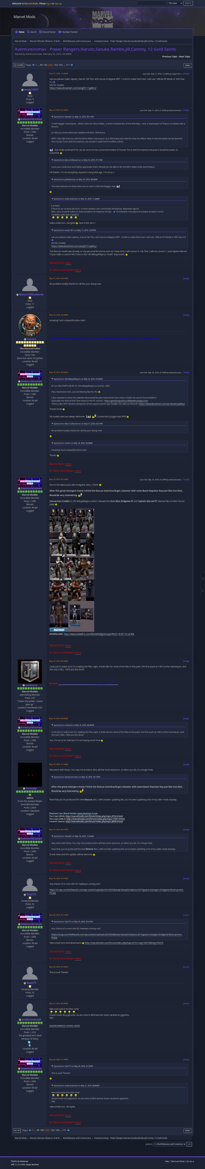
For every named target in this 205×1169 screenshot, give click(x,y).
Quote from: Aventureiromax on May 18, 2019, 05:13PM (77, 777)
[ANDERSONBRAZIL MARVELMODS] (29, 1045)
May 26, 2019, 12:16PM (58, 1059)
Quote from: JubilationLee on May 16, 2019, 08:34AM (76, 179)
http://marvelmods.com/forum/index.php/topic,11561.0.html (95, 819)
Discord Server (49, 32)
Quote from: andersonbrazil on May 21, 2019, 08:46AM (76, 1085)
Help (167, 1161)
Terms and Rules (177, 1161)
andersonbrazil (31, 1019)
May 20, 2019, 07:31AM (58, 915)
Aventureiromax (31, 119)
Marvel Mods (24, 17)
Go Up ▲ (190, 1161)
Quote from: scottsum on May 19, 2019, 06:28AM (74, 725)
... (38, 64)
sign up (58, 3)
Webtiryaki (24, 1161)
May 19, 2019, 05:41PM (58, 829)
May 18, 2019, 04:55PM (58, 372)
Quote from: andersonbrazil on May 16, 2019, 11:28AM (76, 198)
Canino (31, 339)
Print (187, 65)
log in (48, 3)
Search (33, 32)
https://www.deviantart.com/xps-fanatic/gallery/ (162, 403)
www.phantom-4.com (87, 813)
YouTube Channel (70, 32)
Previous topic (169, 56)
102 (56, 64)
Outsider (31, 788)
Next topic (184, 56)
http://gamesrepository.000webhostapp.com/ (126, 400)
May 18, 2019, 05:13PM (58, 479)
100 (45, 64)
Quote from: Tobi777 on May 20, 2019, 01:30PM (73, 1066)
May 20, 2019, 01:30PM (58, 967)
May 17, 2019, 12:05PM (58, 73)
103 (61, 64)
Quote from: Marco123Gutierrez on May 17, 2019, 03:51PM (78, 423)
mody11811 (31, 89)
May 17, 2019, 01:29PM (58, 110)
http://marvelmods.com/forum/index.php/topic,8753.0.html (94, 816)
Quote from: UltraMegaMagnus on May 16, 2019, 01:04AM (78, 379)
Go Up (17, 1130)
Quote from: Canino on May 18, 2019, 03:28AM (73, 443)
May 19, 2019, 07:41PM (58, 878)
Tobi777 (31, 894)
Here (68, 263)
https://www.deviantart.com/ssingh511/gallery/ (72, 88)
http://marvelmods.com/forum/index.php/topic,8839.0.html (94, 821)
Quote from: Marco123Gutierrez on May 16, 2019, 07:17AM (78, 160)
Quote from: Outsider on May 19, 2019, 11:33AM (74, 836)
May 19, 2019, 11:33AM (58, 764)
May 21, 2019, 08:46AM (58, 1003)
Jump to (149, 1144)
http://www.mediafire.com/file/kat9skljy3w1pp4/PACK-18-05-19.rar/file (99, 634)
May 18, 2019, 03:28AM (58, 315)
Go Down (18, 65)
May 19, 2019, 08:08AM (58, 718)
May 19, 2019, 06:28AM (58, 661)
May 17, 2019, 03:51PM (58, 278)
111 (68, 64)
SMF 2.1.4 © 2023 (18, 1164)
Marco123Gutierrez (31, 294)
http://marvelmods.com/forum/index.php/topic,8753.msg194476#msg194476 (124, 942)
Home (21, 32)
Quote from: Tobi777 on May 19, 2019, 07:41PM (73, 921)
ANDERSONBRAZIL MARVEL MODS (64, 1025)
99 (41, 64)
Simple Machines (32, 1164)
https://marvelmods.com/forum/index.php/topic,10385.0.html (88, 683)
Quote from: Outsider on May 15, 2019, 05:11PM (74, 116)
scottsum (31, 685)
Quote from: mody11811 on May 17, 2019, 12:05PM (75, 230)
